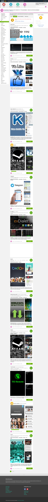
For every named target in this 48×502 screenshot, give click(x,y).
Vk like (11, 58)
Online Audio (2, 57)
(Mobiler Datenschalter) (21, 294)
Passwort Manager (3, 62)
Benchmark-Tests (3, 32)
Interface (24, 214)
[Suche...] (46, 6)
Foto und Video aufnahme (4, 43)
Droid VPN (12, 24)
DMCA (23, 500)
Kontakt (25, 493)
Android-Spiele (7, 486)
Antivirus (2, 27)
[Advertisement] (5, 100)
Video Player (2, 76)
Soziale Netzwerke (21, 111)
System (2, 24)
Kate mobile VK (13, 109)
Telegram (12, 176)
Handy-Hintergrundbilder (9, 491)
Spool (11, 434)
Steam (15, 145)
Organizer (2, 61)
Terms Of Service (20, 500)
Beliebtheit (15, 16)
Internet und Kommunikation (5, 21)
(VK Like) (15, 58)
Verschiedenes (3, 25)
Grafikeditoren (3, 47)
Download (2, 41)
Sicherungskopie (3, 65)
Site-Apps (2, 66)
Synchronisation (3, 69)
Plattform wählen (40, 26)
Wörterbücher (3, 80)
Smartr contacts (20, 403)
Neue (11, 16)
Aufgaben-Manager (3, 29)
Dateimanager (3, 38)
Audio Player (2, 28)
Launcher (2, 51)
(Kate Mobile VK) (19, 109)
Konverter (2, 50)
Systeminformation (3, 70)
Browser (2, 36)
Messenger (2, 56)
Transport (2, 74)
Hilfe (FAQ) (25, 494)
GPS (1, 46)
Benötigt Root (3, 33)
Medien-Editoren (3, 55)
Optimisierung (3, 60)
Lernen (2, 52)
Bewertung (26, 16)
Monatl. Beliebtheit (20, 16)
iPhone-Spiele (7, 487)
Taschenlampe (3, 71)
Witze (1, 79)
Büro (1, 20)
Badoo (11, 259)
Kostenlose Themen (8, 492)
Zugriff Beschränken (3, 83)
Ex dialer (12, 211)
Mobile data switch (13, 294)
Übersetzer (2, 75)
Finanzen (2, 42)
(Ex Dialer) (16, 211)
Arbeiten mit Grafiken (4, 16)
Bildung (2, 19)
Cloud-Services (3, 37)
